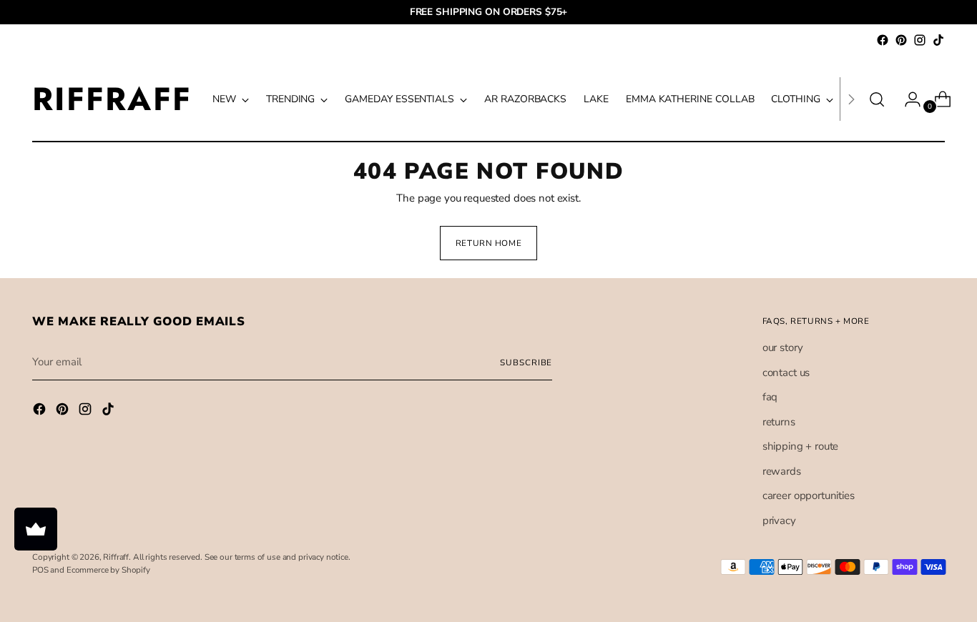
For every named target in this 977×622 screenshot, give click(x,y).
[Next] (851, 99)
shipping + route (800, 446)
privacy (779, 520)
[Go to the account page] (907, 99)
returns (778, 422)
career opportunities (808, 495)
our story (782, 347)
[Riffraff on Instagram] (919, 40)
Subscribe (526, 362)
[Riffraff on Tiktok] (938, 40)
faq (770, 397)
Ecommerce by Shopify (108, 570)
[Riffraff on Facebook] (882, 40)
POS (40, 570)
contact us (786, 372)
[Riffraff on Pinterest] (901, 40)
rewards (781, 471)
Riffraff (116, 557)
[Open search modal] (877, 99)
